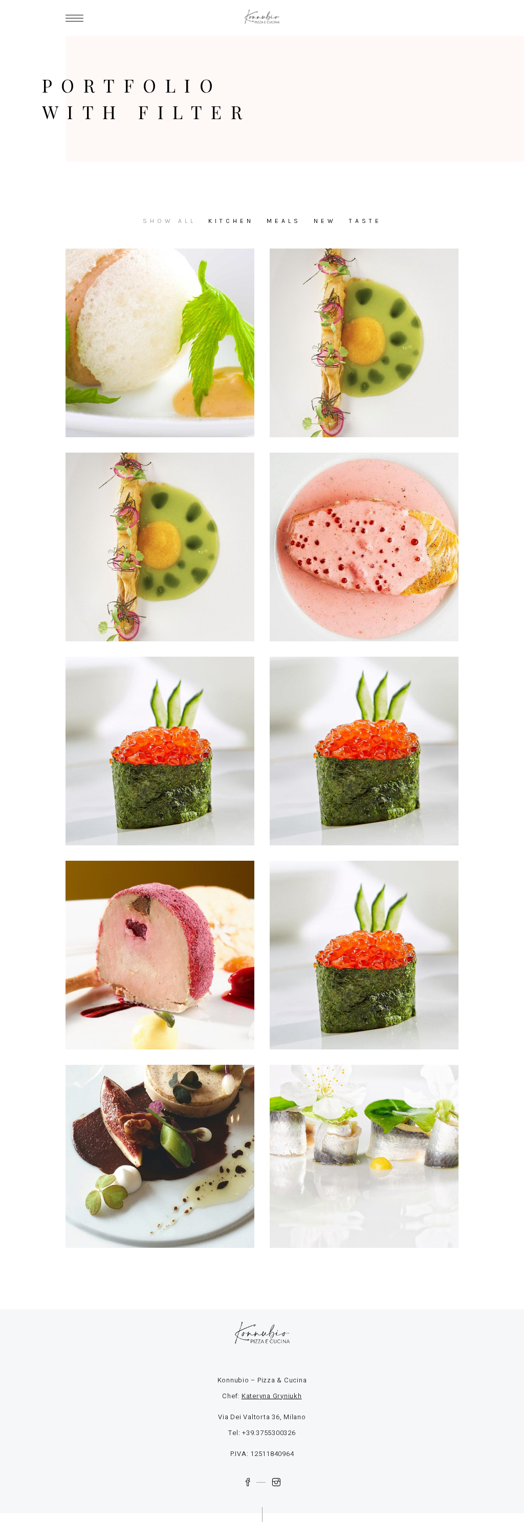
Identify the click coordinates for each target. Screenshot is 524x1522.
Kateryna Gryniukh (272, 1396)
